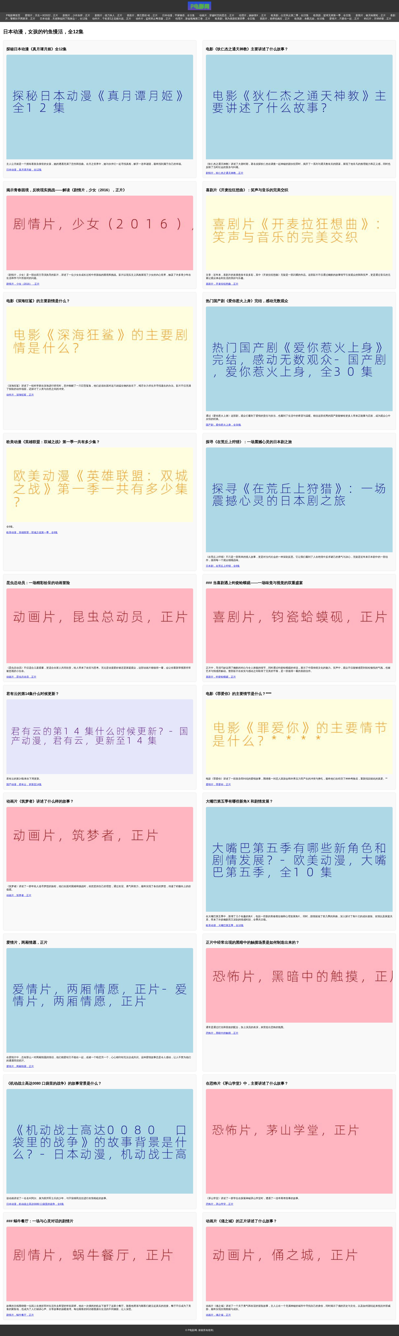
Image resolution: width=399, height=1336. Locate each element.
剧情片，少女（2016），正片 (22, 284)
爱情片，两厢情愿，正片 (20, 1066)
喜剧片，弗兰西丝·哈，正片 (142, 15)
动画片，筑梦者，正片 (18, 895)
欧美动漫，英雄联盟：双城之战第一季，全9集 (32, 532)
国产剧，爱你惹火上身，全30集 (223, 424)
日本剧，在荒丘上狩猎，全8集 (223, 566)
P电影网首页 (13, 15)
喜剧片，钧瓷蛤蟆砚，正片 (221, 676)
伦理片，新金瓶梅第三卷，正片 (192, 18)
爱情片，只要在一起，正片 (344, 18)
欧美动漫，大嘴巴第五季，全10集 (225, 925)
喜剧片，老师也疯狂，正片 (275, 18)
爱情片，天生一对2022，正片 (41, 15)
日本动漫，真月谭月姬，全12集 (24, 169)
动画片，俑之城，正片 (218, 1315)
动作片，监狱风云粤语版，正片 (153, 18)
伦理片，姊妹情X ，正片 (252, 15)
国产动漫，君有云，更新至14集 (24, 784)
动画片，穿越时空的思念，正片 (216, 15)
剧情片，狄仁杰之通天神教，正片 (224, 173)
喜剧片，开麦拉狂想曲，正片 (222, 284)
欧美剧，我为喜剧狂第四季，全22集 (235, 18)
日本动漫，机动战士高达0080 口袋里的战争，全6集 (35, 1204)
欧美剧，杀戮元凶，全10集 (309, 18)
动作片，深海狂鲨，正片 (20, 394)
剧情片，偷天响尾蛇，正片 (371, 15)
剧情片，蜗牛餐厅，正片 (20, 1315)
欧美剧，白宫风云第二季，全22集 (290, 15)
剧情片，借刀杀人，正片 (108, 15)
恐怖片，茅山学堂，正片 (219, 1204)
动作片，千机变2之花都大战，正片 (111, 18)
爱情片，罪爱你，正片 (218, 784)
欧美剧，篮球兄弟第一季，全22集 (332, 15)
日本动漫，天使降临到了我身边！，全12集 (64, 18)
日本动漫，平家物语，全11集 (178, 15)
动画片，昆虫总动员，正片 (21, 676)
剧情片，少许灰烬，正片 (76, 15)
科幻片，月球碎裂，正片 (377, 18)
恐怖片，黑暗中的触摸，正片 (222, 1033)
